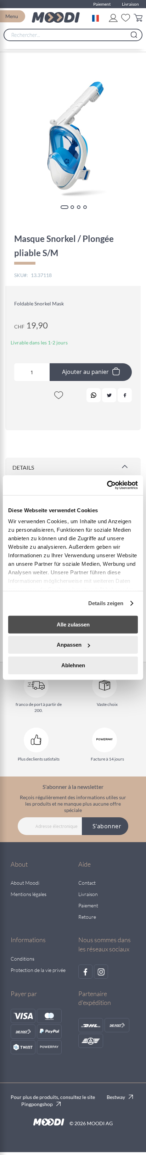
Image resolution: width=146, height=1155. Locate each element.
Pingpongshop (37, 1104)
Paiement (102, 4)
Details (23, 467)
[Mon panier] (138, 19)
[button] (97, 17)
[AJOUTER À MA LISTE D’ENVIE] (58, 396)
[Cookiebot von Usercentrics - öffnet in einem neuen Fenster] (107, 485)
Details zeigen (105, 603)
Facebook (125, 395)
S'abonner (107, 826)
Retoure (87, 917)
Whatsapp (93, 395)
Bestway (116, 1097)
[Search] (134, 33)
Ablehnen (73, 665)
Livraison (130, 4)
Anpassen (69, 645)
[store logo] (56, 17)
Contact (87, 883)
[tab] (73, 468)
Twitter (109, 395)
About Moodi (25, 883)
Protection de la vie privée (38, 970)
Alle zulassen (73, 624)
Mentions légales (28, 894)
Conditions (22, 959)
